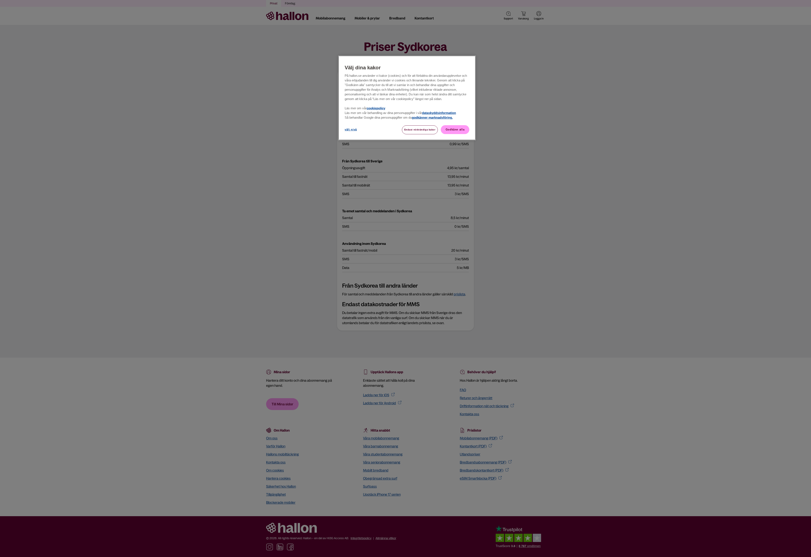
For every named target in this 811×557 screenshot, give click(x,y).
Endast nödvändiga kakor (419, 129)
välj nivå (351, 129)
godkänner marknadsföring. (432, 117)
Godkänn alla (455, 129)
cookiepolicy (376, 108)
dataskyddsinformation (439, 113)
